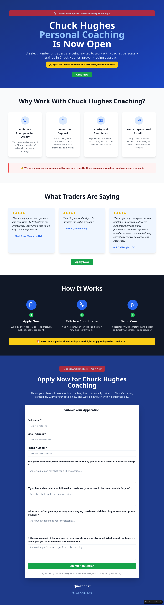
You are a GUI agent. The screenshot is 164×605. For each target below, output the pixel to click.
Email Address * (37, 433)
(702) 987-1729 (84, 592)
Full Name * (35, 420)
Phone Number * (37, 447)
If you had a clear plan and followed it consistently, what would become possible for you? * (80, 488)
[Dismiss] (160, 601)
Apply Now (82, 74)
